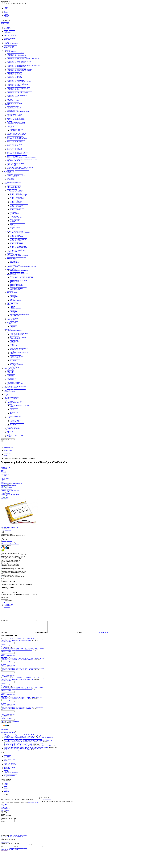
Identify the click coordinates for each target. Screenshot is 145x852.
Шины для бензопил (15, 227)
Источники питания (15, 357)
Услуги (5, 11)
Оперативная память (12, 302)
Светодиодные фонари (15, 130)
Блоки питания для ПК (13, 145)
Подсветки (9, 121)
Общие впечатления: (41, 632)
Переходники (10, 375)
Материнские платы (12, 269)
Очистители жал (14, 408)
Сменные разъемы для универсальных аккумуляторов (20, 167)
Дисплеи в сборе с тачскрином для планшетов (21, 276)
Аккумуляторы (7, 26)
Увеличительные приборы (16, 349)
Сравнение (12, 646)
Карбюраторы (13, 212)
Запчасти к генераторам (16, 201)
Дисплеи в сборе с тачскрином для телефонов (21, 277)
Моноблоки (7, 39)
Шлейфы (9, 323)
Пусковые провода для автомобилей (16, 123)
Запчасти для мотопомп (16, 191)
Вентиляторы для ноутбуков (14, 187)
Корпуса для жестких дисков (14, 182)
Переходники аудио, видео (13, 382)
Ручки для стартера (15, 219)
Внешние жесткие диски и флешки (16, 175)
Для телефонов (13, 261)
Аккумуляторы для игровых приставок (17, 63)
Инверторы (10, 253)
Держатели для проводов (13, 112)
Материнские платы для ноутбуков (19, 270)
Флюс (11, 413)
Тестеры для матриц (15, 289)
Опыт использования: (6, 600)
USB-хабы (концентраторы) (14, 107)
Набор (2, 486)
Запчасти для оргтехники (16, 242)
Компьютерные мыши (9, 38)
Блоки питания (7, 28)
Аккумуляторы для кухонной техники (16, 66)
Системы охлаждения (12, 318)
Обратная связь (4, 807)
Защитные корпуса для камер (14, 114)
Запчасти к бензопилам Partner (17, 197)
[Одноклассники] (4, 548)
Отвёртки (12, 342)
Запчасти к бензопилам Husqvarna (18, 194)
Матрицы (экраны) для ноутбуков (18, 280)
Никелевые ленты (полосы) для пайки (19, 405)
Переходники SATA (12, 378)
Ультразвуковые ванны (15, 367)
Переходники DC (11, 166)
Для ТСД (12, 299)
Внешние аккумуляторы (13, 100)
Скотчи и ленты (11, 419)
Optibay (8, 172)
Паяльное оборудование (16, 361)
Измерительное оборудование (14, 330)
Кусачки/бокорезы (14, 336)
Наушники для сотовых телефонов (16, 119)
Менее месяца (7, 602)
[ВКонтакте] (1, 548)
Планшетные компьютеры (10, 45)
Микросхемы (10, 291)
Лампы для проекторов (13, 268)
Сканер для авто (11, 319)
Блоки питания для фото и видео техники (17, 151)
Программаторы (14, 363)
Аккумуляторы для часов (13, 89)
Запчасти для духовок (15, 235)
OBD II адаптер (14, 321)
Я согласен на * (15, 835)
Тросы (11, 224)
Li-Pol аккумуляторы (12, 51)
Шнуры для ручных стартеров (17, 229)
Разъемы (9, 304)
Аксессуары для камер (12, 110)
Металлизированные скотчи (17, 423)
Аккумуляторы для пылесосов (14, 77)
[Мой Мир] (6, 548)
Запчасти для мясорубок (16, 240)
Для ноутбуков (13, 259)
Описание (3, 489)
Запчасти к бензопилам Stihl (17, 198)
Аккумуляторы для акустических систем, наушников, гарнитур (23, 58)
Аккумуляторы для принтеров (14, 76)
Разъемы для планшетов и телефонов (19, 314)
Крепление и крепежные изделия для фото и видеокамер (21, 266)
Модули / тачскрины (12, 292)
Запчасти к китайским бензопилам (19, 204)
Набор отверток (14, 340)
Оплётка (12, 406)
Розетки (9, 317)
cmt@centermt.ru (47, 799)
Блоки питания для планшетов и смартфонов (18, 146)
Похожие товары (5, 494)
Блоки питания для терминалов (15, 136)
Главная (6, 7)
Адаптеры (12, 306)
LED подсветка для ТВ (13, 106)
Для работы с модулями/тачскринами (19, 352)
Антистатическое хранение (14, 402)
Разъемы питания (14, 315)
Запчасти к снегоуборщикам (17, 208)
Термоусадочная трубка (13, 427)
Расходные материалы (9, 46)
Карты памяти (10, 180)
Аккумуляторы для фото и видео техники (17, 88)
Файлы (2, 497)
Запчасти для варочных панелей (18, 234)
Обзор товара (4, 485)
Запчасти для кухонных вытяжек (18, 238)
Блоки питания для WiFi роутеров (15, 137)
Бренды (6, 12)
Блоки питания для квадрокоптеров (16, 140)
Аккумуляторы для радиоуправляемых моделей (19, 81)
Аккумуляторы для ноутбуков (14, 72)
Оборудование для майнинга (11, 43)
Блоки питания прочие (12, 156)
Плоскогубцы (13, 345)
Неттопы (6, 40)
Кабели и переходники (9, 34)
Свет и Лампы (10, 126)
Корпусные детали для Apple (17, 263)
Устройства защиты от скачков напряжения (18, 170)
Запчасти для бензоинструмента (15, 190)
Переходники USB (11, 380)
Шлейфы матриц (14, 327)
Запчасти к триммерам (15, 209)
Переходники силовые (12, 385)
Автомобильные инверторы (14, 185)
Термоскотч (13, 424)
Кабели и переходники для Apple (15, 163)
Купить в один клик (17, 836)
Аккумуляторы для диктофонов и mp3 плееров (19, 61)
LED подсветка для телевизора (18, 127)
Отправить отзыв (103, 632)
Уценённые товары (9, 47)
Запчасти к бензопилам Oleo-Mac (18, 195)
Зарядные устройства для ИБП (14, 160)
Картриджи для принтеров (10, 35)
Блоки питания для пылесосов (14, 149)
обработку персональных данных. (18, 835)
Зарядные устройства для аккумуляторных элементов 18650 (22, 159)
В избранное (4, 647)
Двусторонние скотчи (15, 420)
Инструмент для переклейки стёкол (19, 333)
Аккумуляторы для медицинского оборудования (19, 69)
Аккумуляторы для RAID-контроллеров (17, 57)
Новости (6, 16)
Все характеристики (6, 530)
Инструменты (7, 32)
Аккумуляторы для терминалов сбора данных (18, 87)
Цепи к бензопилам (15, 225)
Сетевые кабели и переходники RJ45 (16, 386)
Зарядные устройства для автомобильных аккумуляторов (21, 157)
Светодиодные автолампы (16, 129)
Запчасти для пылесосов (16, 244)
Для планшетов (14, 296)
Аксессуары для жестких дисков (15, 174)
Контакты (6, 15)
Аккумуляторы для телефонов (14, 85)
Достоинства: (4, 620)
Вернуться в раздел (5, 483)
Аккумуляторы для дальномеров (15, 59)
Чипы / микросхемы (12, 322)
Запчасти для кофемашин (16, 236)
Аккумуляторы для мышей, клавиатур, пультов (19, 70)
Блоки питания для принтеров (14, 148)
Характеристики (5, 490)
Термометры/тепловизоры (16, 364)
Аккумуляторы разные (12, 96)
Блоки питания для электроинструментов (17, 152)
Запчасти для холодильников (17, 250)
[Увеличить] (19, 524)
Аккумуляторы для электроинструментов (17, 92)
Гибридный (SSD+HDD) (13, 176)
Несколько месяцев (8, 604)
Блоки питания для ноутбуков (14, 144)
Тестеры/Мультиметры (15, 365)
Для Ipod (12, 307)
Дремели (12, 353)
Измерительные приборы (16, 356)
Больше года (7, 607)
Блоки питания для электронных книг (16, 153)
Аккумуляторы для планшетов (14, 74)
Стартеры (12, 221)
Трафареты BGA (14, 412)
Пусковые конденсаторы (16, 217)
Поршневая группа (14, 213)
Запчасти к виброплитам (16, 200)
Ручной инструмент (12, 331)
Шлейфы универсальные (13, 428)
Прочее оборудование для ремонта (18, 348)
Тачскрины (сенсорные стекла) (15, 435)
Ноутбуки (6, 42)
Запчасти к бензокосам (15, 193)
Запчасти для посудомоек (16, 243)
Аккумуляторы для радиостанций (15, 80)
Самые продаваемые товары (8, 732)
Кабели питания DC (12, 164)
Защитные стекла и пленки (14, 115)
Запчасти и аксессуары (15, 355)
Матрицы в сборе (14, 281)
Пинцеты (12, 344)
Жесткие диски (10, 178)
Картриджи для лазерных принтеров (16, 389)
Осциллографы (14, 360)
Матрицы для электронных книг (18, 287)
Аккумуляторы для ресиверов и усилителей (18, 83)
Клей (8, 414)
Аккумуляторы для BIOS (13, 54)
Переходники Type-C (12, 379)
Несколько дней (8, 605)
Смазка (8, 425)
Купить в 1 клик (14, 544)
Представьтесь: (80, 632)
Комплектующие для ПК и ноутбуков (16, 257)
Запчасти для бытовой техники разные (20, 232)
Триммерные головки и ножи (17, 223)
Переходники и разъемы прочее (15, 383)
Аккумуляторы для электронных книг (16, 93)
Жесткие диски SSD (12, 179)
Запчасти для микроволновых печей (19, 239)
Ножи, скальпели (14, 341)
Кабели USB (10, 372)
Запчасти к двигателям (15, 202)
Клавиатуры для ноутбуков (14, 254)
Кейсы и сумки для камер (13, 117)
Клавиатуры (7, 36)
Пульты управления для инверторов (16, 122)
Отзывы (6, 8)
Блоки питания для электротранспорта (17, 155)
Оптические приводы (12, 303)
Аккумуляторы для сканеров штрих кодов (17, 84)
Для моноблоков (14, 293)
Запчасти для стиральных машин (18, 247)
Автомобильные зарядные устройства (16, 133)
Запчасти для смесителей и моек (18, 246)
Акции (5, 10)
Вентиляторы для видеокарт (14, 186)
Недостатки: (4, 632)
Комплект (3, 487)
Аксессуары (7, 27)
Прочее (11, 346)
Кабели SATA (10, 370)
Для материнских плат (15, 308)
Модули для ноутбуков (15, 300)
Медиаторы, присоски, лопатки (18, 337)
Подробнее (3, 644)
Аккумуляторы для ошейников (15, 73)
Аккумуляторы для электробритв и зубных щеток (19, 91)
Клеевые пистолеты (15, 359)
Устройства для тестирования (14, 103)
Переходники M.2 (11, 376)
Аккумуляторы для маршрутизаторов (16, 68)
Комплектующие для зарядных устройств (17, 255)
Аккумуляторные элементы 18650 (15, 53)
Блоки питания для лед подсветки (15, 141)
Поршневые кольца (15, 214)
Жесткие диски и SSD (9, 30)
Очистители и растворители (14, 416)
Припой (12, 409)
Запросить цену (14, 849)
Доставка (6, 14)
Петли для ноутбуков (15, 265)
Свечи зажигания (14, 220)
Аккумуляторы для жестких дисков (16, 62)
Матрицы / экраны (11, 274)
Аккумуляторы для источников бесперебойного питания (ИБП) (23, 65)
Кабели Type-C (10, 371)
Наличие (3, 495)
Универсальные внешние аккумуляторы (17, 168)
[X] (8, 548)
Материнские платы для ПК (17, 272)
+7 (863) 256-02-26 (5, 808)
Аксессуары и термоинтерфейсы (15, 401)
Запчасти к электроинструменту (18, 210)
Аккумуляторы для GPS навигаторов (16, 55)
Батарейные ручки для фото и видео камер (18, 111)
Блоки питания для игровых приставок (17, 138)
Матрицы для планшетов (16, 285)
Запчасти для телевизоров (16, 248)
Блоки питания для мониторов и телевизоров (18, 142)
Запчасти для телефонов (13, 251)
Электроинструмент (12, 351)
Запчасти (6, 31)
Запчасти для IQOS (12, 189)
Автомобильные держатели (14, 108)
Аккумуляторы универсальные (15, 97)
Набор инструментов (15, 338)
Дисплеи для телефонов (16, 278)
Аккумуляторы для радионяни (14, 78)
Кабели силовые (11, 374)
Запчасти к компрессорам (16, 205)
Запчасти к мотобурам (15, 206)
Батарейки (9, 99)
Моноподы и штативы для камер (15, 118)
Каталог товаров (5, 22)
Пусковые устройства (12, 125)
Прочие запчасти (14, 216)
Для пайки (9, 404)
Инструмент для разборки (16, 334)
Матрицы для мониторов (16, 282)
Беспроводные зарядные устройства (16, 134)
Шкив (11, 228)
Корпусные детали (11, 258)
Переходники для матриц (16, 288)
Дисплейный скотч (14, 421)
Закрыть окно (4, 729)
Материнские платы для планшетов (19, 273)
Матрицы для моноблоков (16, 284)
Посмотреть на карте (33, 802)
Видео (2, 498)
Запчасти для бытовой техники (15, 231)
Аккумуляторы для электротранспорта (17, 95)
